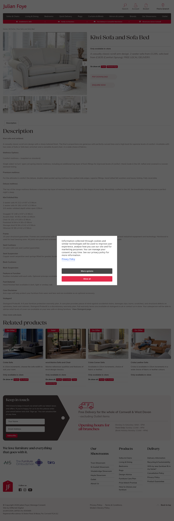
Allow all (87, 279)
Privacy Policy (68, 259)
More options (87, 271)
